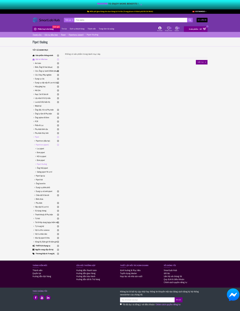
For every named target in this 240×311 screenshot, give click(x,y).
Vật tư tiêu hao (51, 34)
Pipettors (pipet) (76, 34)
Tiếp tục (200, 62)
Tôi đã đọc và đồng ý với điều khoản (151, 304)
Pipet (63, 34)
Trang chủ (37, 34)
